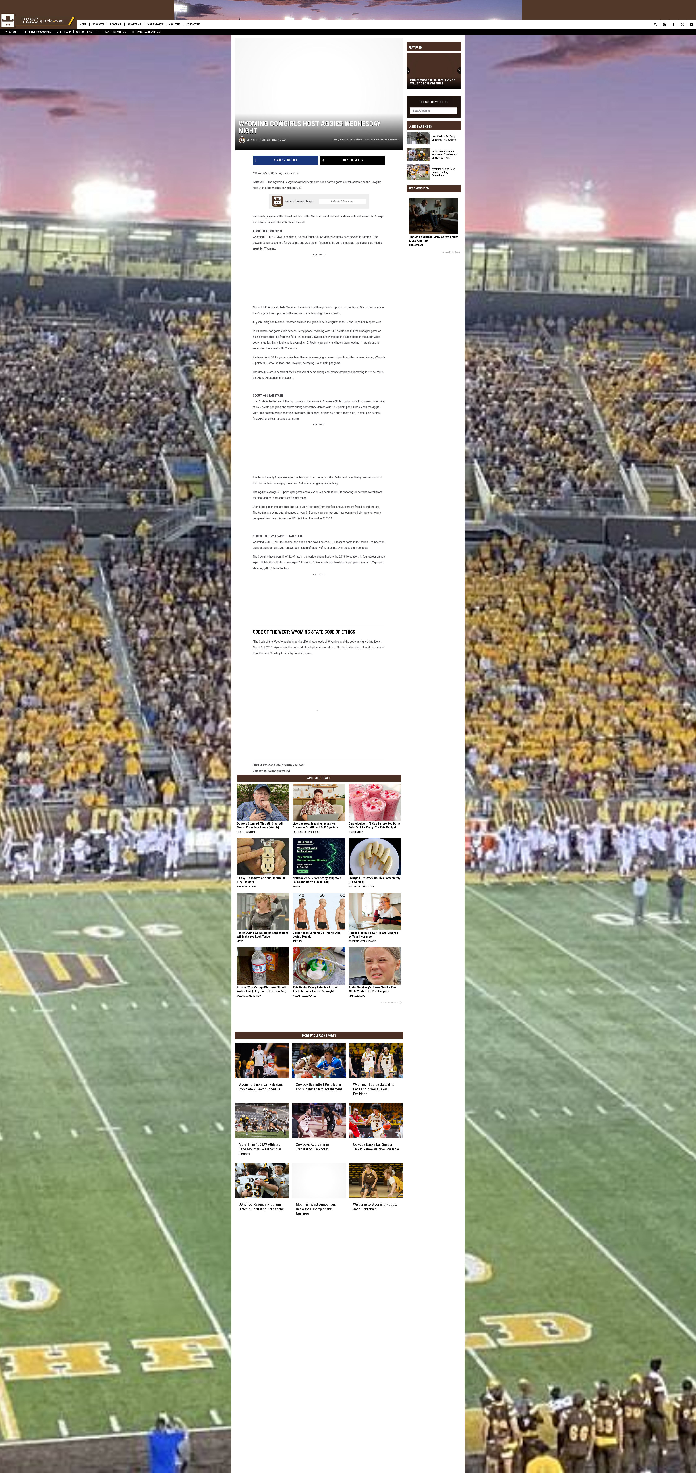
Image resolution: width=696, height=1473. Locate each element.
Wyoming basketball (293, 764)
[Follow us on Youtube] (691, 24)
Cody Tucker (252, 139)
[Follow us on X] (682, 24)
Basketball (134, 24)
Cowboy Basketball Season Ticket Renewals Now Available (376, 1146)
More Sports (155, 24)
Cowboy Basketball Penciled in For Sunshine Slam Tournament (319, 1086)
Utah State (274, 764)
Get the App (64, 31)
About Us (174, 24)
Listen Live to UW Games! (37, 31)
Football (115, 24)
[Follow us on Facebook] (673, 24)
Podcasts (98, 24)
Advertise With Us (115, 31)
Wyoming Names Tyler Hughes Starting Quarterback (429, 82)
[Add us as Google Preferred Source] (664, 24)
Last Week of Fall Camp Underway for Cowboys (444, 138)
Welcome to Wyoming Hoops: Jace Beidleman (375, 1206)
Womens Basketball (279, 770)
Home (83, 24)
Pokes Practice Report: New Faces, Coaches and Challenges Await (445, 154)
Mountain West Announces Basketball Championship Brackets (316, 1209)
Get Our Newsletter (88, 31)
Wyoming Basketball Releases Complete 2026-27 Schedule (261, 1086)
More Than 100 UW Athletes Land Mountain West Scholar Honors (260, 1149)
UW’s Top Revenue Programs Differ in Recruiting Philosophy (261, 1206)
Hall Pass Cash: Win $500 (146, 31)
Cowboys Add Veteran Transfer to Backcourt (312, 1146)
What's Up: (11, 31)
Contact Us (193, 24)
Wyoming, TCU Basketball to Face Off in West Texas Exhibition (374, 1089)
